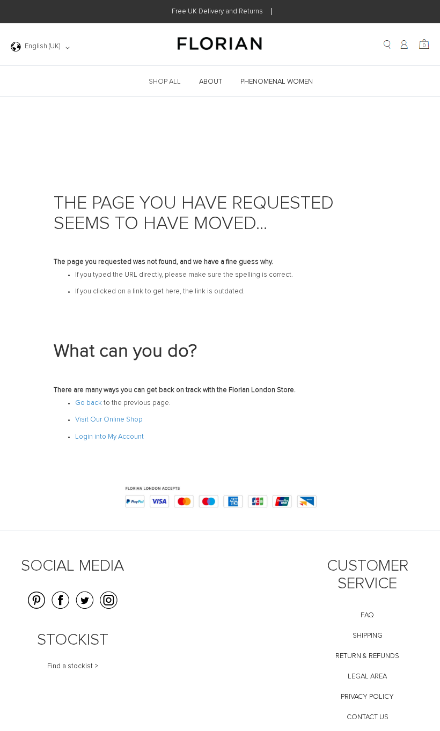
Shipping (368, 635)
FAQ (367, 615)
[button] (42, 48)
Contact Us (367, 717)
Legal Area (367, 676)
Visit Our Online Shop (109, 419)
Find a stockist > (72, 666)
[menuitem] (166, 82)
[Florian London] (220, 45)
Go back (88, 403)
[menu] (220, 82)
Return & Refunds (367, 656)
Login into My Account (109, 436)
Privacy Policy (367, 696)
